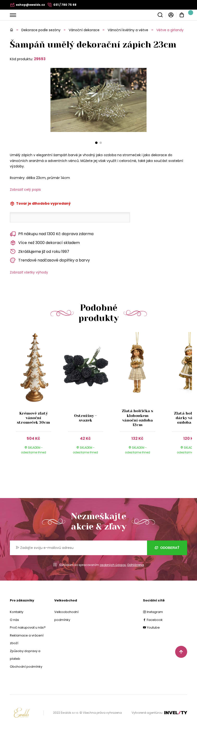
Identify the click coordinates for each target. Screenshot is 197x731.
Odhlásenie (135, 565)
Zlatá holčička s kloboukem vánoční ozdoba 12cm (137, 418)
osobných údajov (113, 565)
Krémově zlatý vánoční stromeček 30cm (33, 418)
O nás (14, 620)
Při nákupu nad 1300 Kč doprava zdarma (55, 234)
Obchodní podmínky (26, 666)
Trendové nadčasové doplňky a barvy (54, 260)
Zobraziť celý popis (25, 189)
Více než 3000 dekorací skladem (49, 242)
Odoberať (169, 548)
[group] (36, 398)
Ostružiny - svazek (85, 417)
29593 (40, 58)
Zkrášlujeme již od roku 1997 (43, 251)
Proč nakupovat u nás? (28, 627)
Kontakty (16, 612)
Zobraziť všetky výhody (29, 272)
